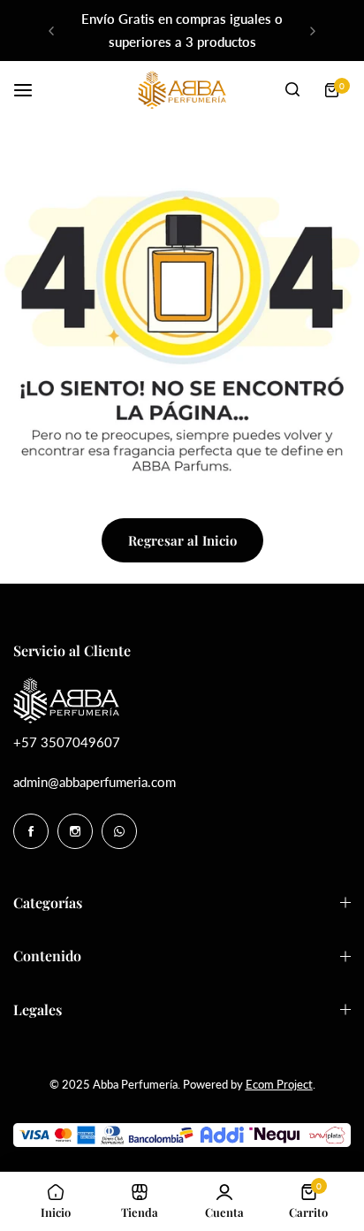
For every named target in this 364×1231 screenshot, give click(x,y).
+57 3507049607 (66, 742)
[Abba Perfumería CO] (182, 90)
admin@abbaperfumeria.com (94, 782)
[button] (51, 31)
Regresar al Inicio (182, 540)
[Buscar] (292, 90)
